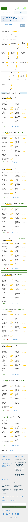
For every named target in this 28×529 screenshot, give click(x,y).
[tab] (11, 31)
